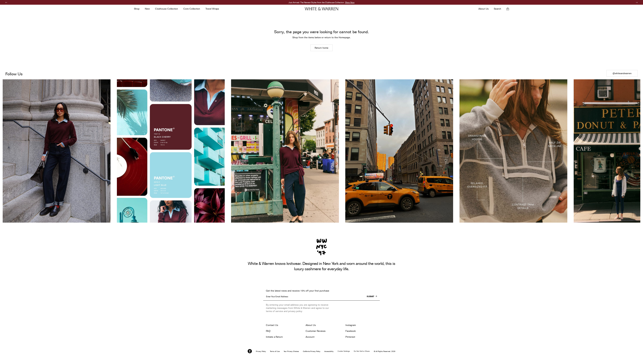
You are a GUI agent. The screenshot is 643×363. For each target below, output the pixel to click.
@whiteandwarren (622, 73)
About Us (311, 325)
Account (310, 336)
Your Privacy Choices (291, 351)
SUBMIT (370, 296)
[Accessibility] (250, 351)
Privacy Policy (261, 351)
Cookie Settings (344, 351)
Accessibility (329, 351)
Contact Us (272, 325)
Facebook (350, 331)
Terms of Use (275, 351)
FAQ (268, 331)
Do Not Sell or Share (362, 351)
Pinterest (350, 336)
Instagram (350, 325)
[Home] (321, 8)
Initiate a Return (274, 336)
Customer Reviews (316, 331)
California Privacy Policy (311, 351)
